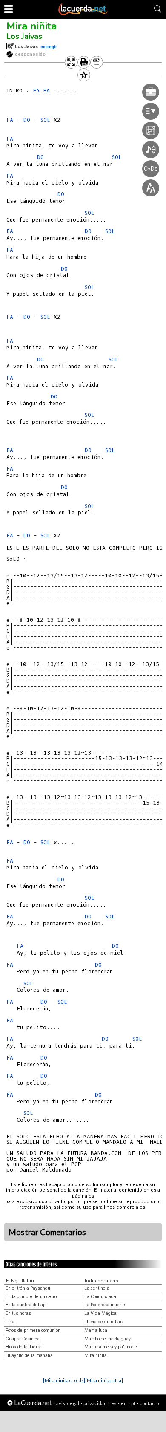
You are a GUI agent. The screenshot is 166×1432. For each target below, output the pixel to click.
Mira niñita (31, 26)
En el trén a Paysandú (28, 1288)
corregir (48, 46)
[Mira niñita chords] (64, 1380)
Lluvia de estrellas (103, 1322)
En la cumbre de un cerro (31, 1296)
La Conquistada (100, 1296)
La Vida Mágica (100, 1313)
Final (11, 1322)
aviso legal (67, 1403)
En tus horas (18, 1313)
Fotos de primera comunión (33, 1330)
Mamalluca (95, 1330)
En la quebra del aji (26, 1305)
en (124, 1403)
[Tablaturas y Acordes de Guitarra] (83, 13)
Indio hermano (101, 1281)
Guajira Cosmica (23, 1339)
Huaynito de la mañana (29, 1355)
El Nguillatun (20, 1281)
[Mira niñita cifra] (104, 1380)
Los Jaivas (24, 36)
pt (133, 1403)
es (114, 1403)
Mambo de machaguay (107, 1339)
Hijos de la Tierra (24, 1347)
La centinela (96, 1288)
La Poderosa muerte (104, 1305)
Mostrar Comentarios (47, 1232)
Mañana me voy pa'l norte (110, 1347)
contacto (149, 1403)
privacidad (95, 1403)
